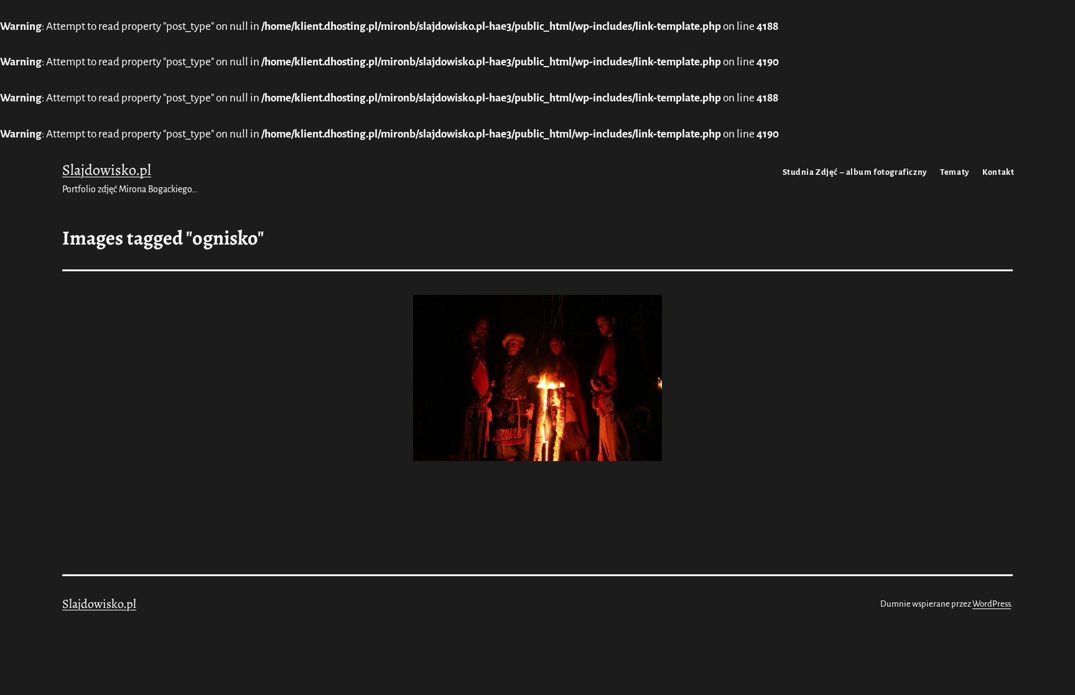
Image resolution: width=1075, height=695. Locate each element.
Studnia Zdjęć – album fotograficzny (855, 172)
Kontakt (998, 172)
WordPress (991, 604)
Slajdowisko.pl (106, 170)
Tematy (954, 172)
